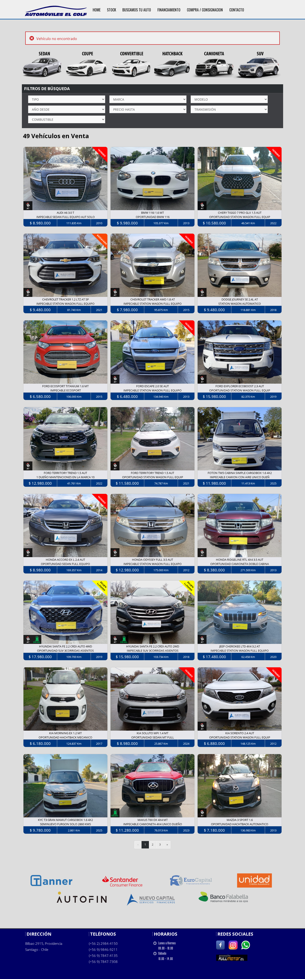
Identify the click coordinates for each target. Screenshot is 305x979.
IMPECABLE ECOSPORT (65, 390)
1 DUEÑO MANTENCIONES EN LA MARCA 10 (65, 477)
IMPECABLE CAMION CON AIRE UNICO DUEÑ (239, 477)
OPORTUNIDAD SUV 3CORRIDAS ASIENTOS (65, 651)
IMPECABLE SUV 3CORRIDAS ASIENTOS (152, 651)
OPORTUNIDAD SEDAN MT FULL (152, 737)
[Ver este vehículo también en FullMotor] (231, 957)
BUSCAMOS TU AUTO (136, 10)
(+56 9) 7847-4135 (103, 955)
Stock (111, 10)
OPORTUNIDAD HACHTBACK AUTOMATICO (239, 824)
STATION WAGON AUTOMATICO (239, 304)
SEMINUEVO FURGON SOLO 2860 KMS (65, 824)
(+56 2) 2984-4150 (103, 943)
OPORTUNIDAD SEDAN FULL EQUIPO (65, 564)
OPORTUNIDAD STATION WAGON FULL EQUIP (239, 217)
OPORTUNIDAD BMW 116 (152, 217)
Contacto (236, 10)
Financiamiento (168, 10)
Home (96, 10)
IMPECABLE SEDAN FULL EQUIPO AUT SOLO (65, 217)
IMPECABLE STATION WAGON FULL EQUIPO (65, 304)
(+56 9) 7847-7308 (103, 961)
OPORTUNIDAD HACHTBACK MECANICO (65, 737)
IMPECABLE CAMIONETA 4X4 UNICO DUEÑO (152, 824)
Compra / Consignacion (205, 10)
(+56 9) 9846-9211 (103, 949)
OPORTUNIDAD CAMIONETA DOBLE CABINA (239, 564)
